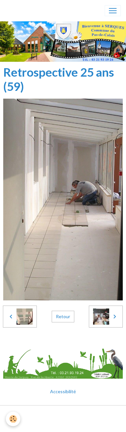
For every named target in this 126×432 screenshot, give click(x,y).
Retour (63, 316)
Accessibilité (63, 391)
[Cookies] (13, 419)
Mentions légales (63, 414)
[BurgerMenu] (113, 10)
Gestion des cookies (63, 423)
